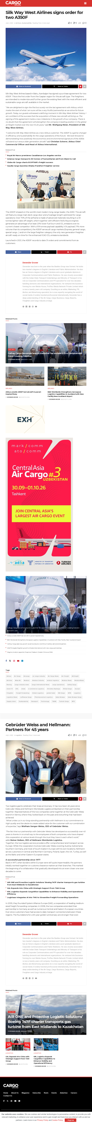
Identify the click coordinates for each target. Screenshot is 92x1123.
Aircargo (27, 676)
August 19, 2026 (67, 399)
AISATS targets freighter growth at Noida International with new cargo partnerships (34, 648)
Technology (45, 701)
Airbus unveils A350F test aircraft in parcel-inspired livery (25, 636)
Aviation (26, 680)
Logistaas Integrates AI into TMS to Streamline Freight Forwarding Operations (42, 897)
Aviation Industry (38, 680)
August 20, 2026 (25, 397)
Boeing (9, 684)
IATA (69, 693)
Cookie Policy (57, 1120)
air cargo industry (39, 676)
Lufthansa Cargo (26, 697)
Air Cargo (17, 676)
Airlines (18, 23)
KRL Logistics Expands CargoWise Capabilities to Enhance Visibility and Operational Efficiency (44, 1060)
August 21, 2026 (27, 359)
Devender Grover (30, 262)
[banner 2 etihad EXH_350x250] (25, 419)
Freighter (10, 693)
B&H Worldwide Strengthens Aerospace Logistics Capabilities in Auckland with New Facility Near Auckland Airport (66, 394)
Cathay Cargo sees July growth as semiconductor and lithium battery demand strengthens (36, 644)
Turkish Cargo (64, 701)
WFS (73, 701)
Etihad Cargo (67, 689)
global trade (51, 693)
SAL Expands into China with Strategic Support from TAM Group (36, 888)
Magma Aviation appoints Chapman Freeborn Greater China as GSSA (30, 652)
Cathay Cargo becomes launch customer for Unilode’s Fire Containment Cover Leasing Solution (43, 628)
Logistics (77, 693)
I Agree (70, 1120)
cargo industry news (22, 684)
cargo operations (58, 684)
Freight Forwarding (22, 693)
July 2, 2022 (9, 23)
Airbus (9, 676)
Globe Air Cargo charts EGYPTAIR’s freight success (30, 162)
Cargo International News (40, 684)
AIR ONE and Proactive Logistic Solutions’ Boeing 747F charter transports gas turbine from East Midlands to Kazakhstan (45, 1021)
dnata (23, 689)
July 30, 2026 (24, 1064)
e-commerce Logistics (36, 689)
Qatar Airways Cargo (75, 697)
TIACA (54, 701)
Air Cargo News (53, 676)
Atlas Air (18, 680)
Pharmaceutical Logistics (44, 697)
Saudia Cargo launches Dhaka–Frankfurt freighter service (33, 166)
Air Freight (65, 676)
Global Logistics (38, 693)
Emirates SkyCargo (53, 689)
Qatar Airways (60, 697)
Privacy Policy (42, 1120)
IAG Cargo (61, 693)
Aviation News (67, 680)
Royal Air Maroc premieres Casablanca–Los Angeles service (34, 155)
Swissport (34, 701)
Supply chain (11, 701)
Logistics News (12, 697)
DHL (17, 689)
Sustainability (27, 23)
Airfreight (75, 676)
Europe (77, 689)
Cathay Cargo (71, 684)
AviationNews (79, 680)
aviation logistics (53, 680)
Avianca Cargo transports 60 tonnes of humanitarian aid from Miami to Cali (41, 159)
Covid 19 (10, 689)
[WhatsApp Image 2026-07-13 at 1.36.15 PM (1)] (39, 504)
